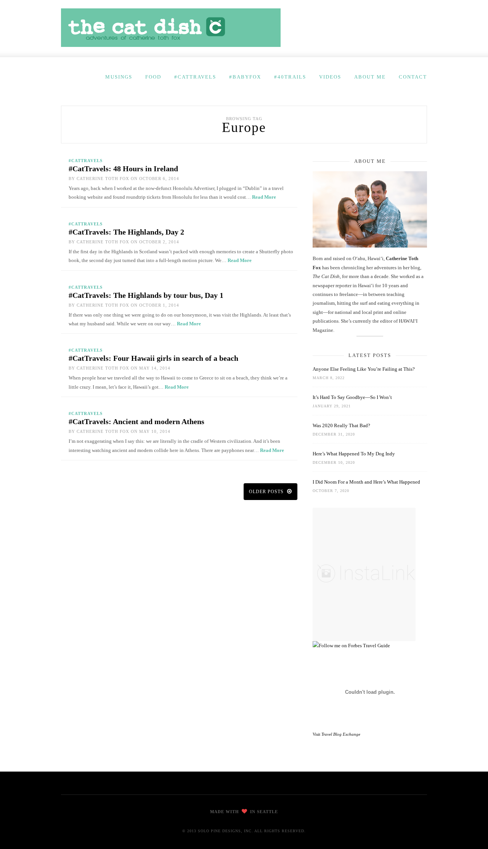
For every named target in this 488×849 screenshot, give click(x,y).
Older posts (267, 491)
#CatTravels (195, 77)
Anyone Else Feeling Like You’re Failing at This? (364, 369)
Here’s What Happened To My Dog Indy (354, 454)
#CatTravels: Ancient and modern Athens (136, 421)
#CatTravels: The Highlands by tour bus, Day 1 (146, 295)
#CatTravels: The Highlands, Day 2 (126, 232)
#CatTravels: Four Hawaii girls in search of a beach (153, 358)
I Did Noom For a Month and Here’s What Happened (366, 482)
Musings (118, 77)
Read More (264, 197)
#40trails (290, 77)
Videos (330, 77)
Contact (413, 77)
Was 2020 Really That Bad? (341, 425)
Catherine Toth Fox (103, 178)
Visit (336, 734)
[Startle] (351, 645)
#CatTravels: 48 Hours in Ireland (123, 168)
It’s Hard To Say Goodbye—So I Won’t (352, 397)
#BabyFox (245, 77)
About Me (370, 77)
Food (153, 77)
